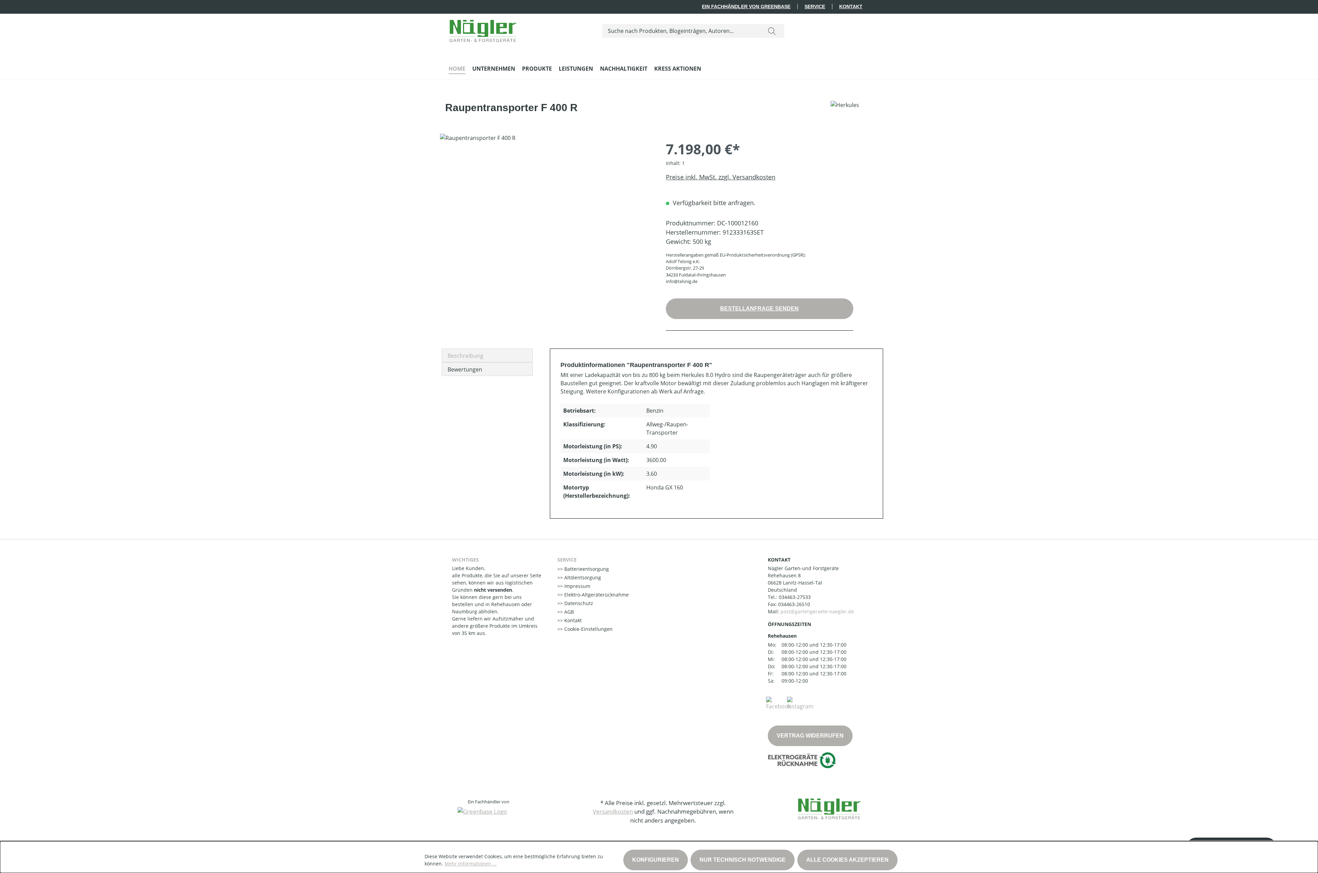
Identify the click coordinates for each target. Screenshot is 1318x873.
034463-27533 (795, 597)
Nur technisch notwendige (743, 860)
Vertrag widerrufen (810, 736)
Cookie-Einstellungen (588, 629)
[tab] (487, 355)
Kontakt (851, 6)
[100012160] (546, 207)
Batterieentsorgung (586, 569)
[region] (546, 207)
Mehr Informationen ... (470, 863)
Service (815, 6)
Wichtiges (465, 559)
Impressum (576, 586)
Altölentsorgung (582, 577)
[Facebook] (778, 703)
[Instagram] (800, 703)
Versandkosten (613, 811)
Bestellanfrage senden (759, 308)
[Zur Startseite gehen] (483, 29)
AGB (568, 612)
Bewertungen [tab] (465, 369)
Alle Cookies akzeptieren (847, 860)
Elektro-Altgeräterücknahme (596, 594)
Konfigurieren (655, 860)
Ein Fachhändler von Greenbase (746, 6)
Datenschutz (578, 603)
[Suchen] (772, 31)
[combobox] (681, 31)
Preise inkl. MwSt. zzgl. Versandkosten (720, 177)
